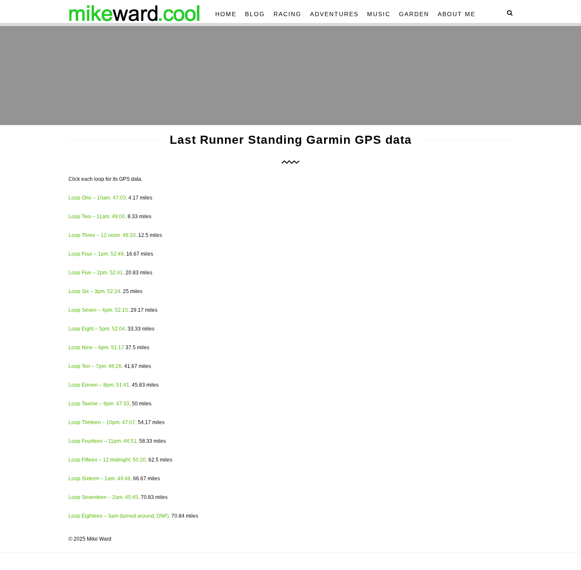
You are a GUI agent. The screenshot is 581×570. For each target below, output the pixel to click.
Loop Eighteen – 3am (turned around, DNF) (118, 516)
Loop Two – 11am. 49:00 (96, 216)
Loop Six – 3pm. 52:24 (94, 291)
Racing (287, 14)
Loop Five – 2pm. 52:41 (95, 273)
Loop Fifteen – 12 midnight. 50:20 (107, 460)
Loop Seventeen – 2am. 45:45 (103, 497)
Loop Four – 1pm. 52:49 (96, 254)
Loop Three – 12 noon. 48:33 (102, 235)
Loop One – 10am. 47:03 (97, 198)
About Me (457, 14)
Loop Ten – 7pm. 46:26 (95, 366)
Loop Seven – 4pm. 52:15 (98, 310)
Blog (255, 14)
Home (225, 14)
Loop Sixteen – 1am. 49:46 (99, 479)
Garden (414, 14)
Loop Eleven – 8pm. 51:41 (98, 385)
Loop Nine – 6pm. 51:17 (96, 348)
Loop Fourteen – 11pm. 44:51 (102, 441)
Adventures (334, 14)
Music (378, 14)
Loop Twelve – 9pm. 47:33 (98, 404)
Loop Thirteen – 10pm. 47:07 (101, 422)
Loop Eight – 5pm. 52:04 (96, 329)
